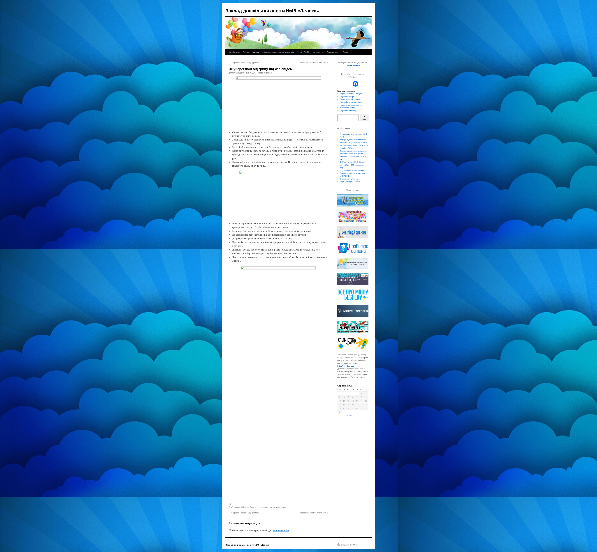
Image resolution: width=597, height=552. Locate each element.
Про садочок (318, 51)
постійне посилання (277, 507)
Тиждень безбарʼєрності (349, 178)
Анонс (246, 51)
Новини (255, 51)
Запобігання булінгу (347, 107)
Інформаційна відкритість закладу (278, 51)
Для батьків (234, 51)
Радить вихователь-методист (351, 93)
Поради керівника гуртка (349, 110)
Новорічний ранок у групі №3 (314, 62)
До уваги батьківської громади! (352, 170)
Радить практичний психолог (351, 105)
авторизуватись (281, 530)
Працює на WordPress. (349, 544)
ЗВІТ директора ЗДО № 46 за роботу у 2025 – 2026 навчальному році (353, 165)
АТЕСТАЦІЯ (303, 51)
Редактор (268, 72)
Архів (345, 51)
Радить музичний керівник (350, 99)
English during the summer (350, 181)
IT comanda (355, 65)
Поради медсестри (347, 96)
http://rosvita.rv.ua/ (345, 365)
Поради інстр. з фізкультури (351, 102)
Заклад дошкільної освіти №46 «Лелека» (272, 10)
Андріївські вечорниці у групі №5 (244, 62)
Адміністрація (333, 51)
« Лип (349, 415)
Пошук (364, 117)
